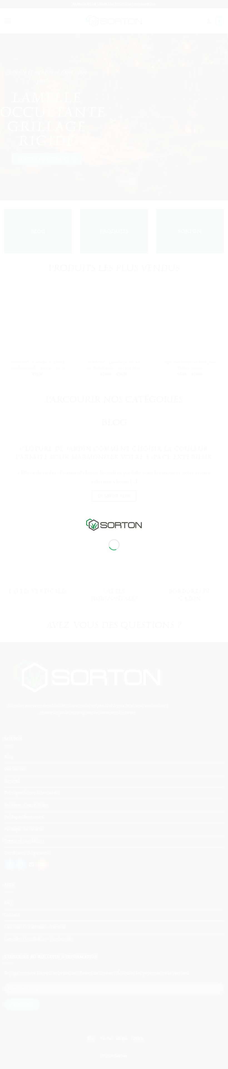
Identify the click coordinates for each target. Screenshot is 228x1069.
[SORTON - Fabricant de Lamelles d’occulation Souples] (114, 524)
